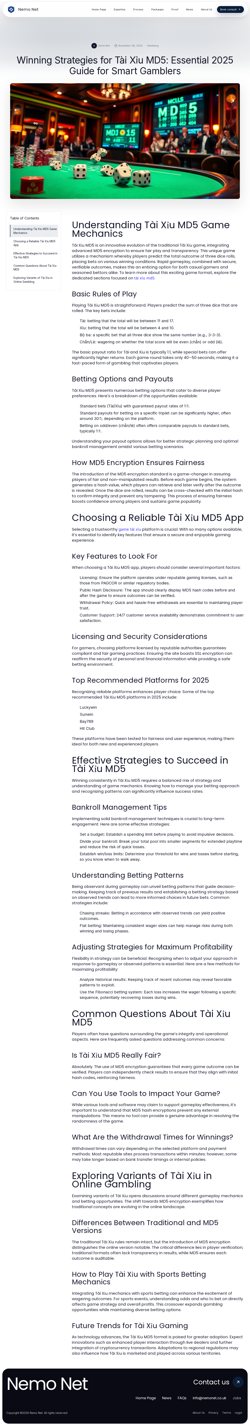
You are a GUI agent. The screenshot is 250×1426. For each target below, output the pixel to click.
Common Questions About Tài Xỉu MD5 (34, 267)
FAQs (182, 1398)
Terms (226, 1413)
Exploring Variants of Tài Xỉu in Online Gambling (33, 279)
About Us (199, 1413)
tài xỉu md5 (144, 278)
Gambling (153, 45)
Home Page (146, 1398)
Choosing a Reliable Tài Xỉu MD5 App (34, 243)
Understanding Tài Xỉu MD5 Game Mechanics (35, 230)
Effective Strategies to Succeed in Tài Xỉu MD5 (35, 255)
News (166, 1398)
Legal (238, 1413)
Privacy (213, 1413)
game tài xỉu (130, 529)
